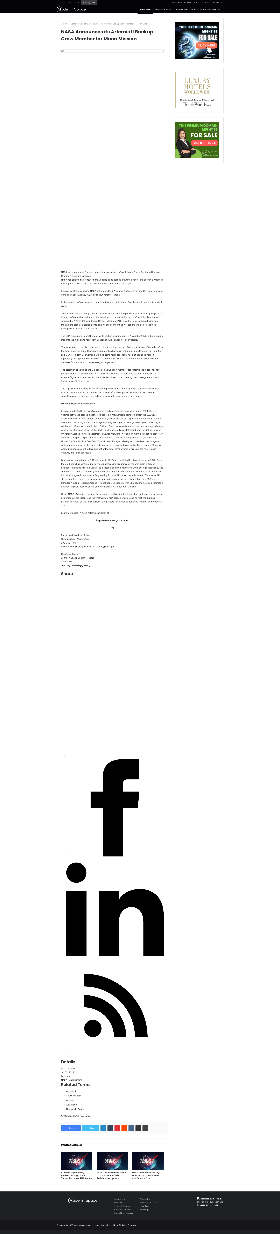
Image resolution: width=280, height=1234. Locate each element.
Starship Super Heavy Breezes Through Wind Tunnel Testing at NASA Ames (76, 1175)
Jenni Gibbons (90, 336)
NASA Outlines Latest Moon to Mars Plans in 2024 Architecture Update (111, 1175)
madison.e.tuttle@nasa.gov (100, 546)
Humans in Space (75, 1109)
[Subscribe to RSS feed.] (115, 1054)
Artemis (70, 1100)
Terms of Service (122, 1206)
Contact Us (217, 2)
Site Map (144, 1209)
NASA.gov (84, 1116)
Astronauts (71, 1104)
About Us (204, 2)
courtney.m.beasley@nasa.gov (77, 565)
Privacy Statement (122, 1209)
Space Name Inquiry (123, 1213)
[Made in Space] (71, 9)
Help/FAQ (144, 1206)
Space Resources (163, 9)
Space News (145, 9)
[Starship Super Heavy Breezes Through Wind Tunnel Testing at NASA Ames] (76, 1161)
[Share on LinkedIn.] (115, 955)
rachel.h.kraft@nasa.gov (73, 546)
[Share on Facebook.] (115, 855)
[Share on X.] (153, 756)
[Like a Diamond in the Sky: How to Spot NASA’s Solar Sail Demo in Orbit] (147, 1161)
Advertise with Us (148, 1202)
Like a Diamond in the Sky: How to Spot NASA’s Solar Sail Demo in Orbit (146, 1175)
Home (66, 24)
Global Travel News (186, 9)
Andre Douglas (99, 279)
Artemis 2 (71, 1091)
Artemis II (157, 302)
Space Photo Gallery (211, 9)
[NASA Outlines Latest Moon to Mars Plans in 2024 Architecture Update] (112, 1161)
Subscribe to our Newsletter (184, 2)
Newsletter (145, 1199)
